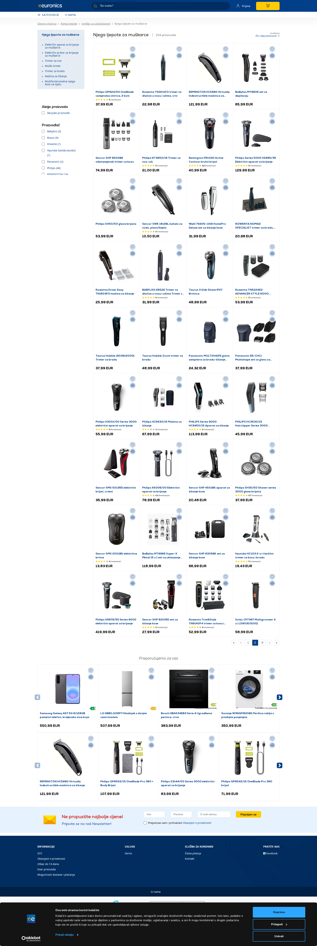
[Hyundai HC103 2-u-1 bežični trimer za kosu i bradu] (256, 529)
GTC (39, 853)
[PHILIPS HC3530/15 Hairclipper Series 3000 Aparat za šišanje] (256, 397)
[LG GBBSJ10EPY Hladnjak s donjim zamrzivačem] (128, 689)
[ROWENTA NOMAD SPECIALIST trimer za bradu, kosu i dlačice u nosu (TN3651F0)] (256, 199)
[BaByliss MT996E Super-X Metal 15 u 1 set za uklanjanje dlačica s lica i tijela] (163, 529)
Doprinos (279, 912)
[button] (279, 697)
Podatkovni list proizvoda (205, 708)
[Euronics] (52, 5)
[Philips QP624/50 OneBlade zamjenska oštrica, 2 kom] (117, 68)
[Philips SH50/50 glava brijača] (117, 199)
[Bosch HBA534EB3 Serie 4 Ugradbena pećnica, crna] (188, 689)
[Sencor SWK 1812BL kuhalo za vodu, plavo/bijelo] (163, 199)
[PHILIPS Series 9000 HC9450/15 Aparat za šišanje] (210, 397)
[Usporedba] (133, 56)
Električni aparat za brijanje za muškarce (62, 46)
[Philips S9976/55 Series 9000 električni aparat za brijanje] (117, 595)
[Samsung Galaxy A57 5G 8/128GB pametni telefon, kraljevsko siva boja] (67, 689)
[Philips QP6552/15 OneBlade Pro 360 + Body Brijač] (128, 757)
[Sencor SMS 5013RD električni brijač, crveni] (117, 463)
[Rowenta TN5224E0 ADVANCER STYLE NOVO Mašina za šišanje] (256, 265)
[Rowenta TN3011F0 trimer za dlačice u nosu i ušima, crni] (163, 68)
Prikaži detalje (64, 934)
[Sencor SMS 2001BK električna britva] (117, 529)
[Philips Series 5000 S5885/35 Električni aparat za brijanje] (256, 134)
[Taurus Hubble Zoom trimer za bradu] (163, 331)
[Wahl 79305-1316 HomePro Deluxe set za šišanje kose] (210, 199)
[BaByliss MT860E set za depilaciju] (256, 68)
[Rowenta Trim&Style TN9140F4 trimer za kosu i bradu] (210, 595)
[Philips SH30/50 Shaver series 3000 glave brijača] (256, 463)
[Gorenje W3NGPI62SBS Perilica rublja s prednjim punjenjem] (249, 689)
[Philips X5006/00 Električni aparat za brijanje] (163, 463)
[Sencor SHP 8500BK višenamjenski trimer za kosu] (117, 134)
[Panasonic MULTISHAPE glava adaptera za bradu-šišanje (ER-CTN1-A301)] (210, 331)
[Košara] (268, 6)
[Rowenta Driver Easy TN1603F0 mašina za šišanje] (117, 265)
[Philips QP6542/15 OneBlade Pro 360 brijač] (249, 757)
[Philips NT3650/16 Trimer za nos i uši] (163, 134)
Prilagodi (277, 924)
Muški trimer (53, 66)
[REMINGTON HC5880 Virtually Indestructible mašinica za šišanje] (210, 68)
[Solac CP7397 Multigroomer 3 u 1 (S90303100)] (256, 595)
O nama (70, 14)
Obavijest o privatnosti (197, 823)
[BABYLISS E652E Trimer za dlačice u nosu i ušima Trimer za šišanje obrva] (163, 265)
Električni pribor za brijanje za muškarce (62, 54)
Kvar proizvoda (46, 869)
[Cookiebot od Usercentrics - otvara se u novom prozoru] (31, 939)
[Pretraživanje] (225, 6)
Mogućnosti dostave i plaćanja (56, 874)
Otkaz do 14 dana (48, 864)
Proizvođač (51, 125)
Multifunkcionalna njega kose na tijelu (60, 83)
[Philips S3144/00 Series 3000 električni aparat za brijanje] (188, 757)
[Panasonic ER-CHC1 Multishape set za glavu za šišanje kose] (256, 331)
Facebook (271, 853)
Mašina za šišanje (56, 76)
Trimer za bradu (55, 71)
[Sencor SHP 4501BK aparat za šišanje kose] (210, 463)
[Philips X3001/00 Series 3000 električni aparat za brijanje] (117, 397)
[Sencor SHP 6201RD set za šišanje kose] (163, 595)
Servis (128, 853)
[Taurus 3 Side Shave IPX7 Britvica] (210, 265)
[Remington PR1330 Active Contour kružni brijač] (210, 134)
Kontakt (189, 858)
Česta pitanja (193, 853)
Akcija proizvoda (55, 107)
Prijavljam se (248, 814)
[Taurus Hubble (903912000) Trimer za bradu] (117, 331)
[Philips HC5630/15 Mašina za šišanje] (163, 397)
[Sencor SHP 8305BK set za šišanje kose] (210, 529)
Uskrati (279, 936)
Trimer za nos (53, 60)
